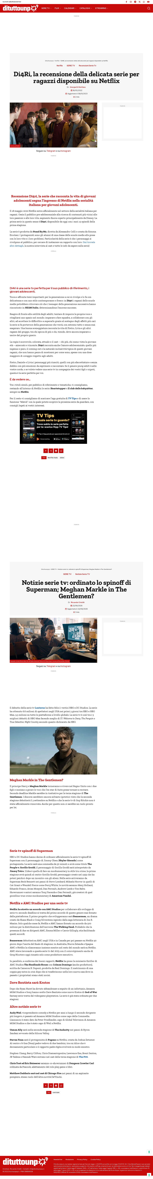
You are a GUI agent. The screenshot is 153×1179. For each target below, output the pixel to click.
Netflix (57, 61)
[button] (148, 8)
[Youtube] (148, 2)
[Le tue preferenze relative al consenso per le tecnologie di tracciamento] (149, 1175)
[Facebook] (126, 2)
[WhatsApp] (144, 2)
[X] (140, 2)
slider (62, 458)
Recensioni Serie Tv (87, 66)
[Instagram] (131, 2)
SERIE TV (71, 66)
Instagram (66, 151)
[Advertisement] (76, 33)
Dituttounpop (49, 61)
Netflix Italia (53, 458)
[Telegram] (135, 2)
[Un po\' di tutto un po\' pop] (21, 8)
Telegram (51, 151)
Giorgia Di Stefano (78, 87)
